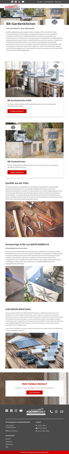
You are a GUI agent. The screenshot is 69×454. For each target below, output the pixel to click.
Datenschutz (9, 444)
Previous (4, 284)
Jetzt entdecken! (34, 392)
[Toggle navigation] (61, 6)
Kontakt (8, 439)
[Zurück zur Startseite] (34, 412)
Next (65, 284)
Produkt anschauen (16, 111)
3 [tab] (36, 303)
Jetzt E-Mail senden (43, 431)
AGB (7, 447)
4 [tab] (38, 303)
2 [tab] (33, 303)
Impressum (9, 441)
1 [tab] (31, 303)
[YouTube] (20, 411)
